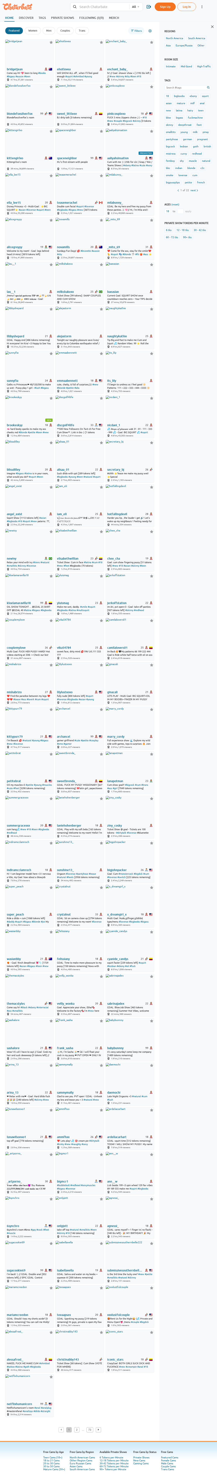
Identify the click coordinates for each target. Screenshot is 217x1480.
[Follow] (51, 42)
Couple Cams (168, 1466)
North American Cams (82, 1457)
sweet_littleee (67, 113)
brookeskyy (14, 425)
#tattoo (11, 1366)
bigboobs (179, 96)
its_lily (111, 380)
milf (192, 103)
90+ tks (187, 237)
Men (48, 30)
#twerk (30, 699)
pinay (206, 132)
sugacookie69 (16, 1270)
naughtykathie (117, 336)
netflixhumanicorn (19, 1404)
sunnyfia (12, 380)
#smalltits (12, 565)
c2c (202, 168)
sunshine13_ (65, 870)
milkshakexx (65, 291)
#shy (127, 76)
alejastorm (64, 336)
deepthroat (185, 124)
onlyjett (62, 1226)
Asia (168, 45)
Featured (14, 30)
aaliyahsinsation (118, 158)
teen (201, 110)
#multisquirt (83, 610)
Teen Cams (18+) (52, 1457)
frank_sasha (65, 1048)
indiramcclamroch (19, 870)
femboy (170, 160)
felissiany (63, 959)
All (134, 6)
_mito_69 (113, 247)
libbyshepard (15, 336)
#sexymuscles (88, 1185)
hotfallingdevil (117, 514)
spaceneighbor (67, 158)
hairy (190, 110)
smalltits (170, 132)
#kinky (60, 1144)
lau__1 (11, 291)
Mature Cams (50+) (54, 1469)
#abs (76, 388)
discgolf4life (65, 425)
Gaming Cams (141, 1463)
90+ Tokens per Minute (113, 1469)
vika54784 (64, 647)
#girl (115, 788)
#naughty (76, 1144)
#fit (137, 254)
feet (199, 124)
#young (88, 76)
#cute (142, 165)
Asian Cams (76, 1466)
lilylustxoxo (64, 692)
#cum (95, 562)
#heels (70, 877)
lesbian (184, 146)
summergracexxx (18, 825)
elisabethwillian (67, 558)
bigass (179, 117)
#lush (37, 388)
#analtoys (28, 1411)
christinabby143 (68, 1359)
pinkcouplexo (116, 113)
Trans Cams (167, 1469)
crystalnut (64, 914)
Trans (82, 30)
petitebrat (14, 781)
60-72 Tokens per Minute (114, 1466)
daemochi (113, 1092)
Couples (65, 30)
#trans (36, 562)
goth (196, 146)
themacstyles (16, 1003)
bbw (168, 117)
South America (196, 38)
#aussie (19, 76)
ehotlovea (64, 69)
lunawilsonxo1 (16, 1137)
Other (201, 45)
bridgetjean (15, 69)
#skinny (120, 76)
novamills (63, 247)
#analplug (46, 1408)
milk (195, 132)
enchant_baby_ (117, 69)
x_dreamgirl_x (117, 914)
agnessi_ (113, 1226)
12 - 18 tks (183, 230)
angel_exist (14, 514)
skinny (169, 124)
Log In (187, 6)
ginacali (112, 692)
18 (167, 96)
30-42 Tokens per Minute (114, 1463)
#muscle (11, 1233)
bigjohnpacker (117, 870)
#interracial (42, 1007)
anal (202, 103)
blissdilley (13, 469)
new (168, 110)
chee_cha (113, 558)
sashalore (13, 1048)
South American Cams (82, 1469)
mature (181, 103)
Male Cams (167, 1463)
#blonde (126, 254)
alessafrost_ (15, 1359)
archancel (63, 736)
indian (178, 168)
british (207, 146)
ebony (193, 96)
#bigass (11, 76)
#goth (26, 1366)
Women (32, 30)
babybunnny (115, 1048)
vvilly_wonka (65, 1003)
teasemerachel (67, 202)
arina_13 (12, 1092)
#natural (87, 477)
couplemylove (16, 647)
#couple (118, 121)
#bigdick (138, 874)
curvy (184, 153)
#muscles (47, 785)
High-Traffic (204, 66)
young (184, 132)
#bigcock (127, 121)
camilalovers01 (117, 647)
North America (174, 38)
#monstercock (125, 874)
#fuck (133, 966)
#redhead (139, 610)
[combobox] (99, 7)
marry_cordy (115, 736)
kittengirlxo (15, 158)
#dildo (36, 1411)
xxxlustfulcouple (118, 1315)
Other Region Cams (81, 1460)
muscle (193, 160)
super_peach (15, 914)
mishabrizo (14, 692)
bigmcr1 (62, 1181)
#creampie (131, 1366)
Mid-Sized (186, 66)
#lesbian (111, 966)
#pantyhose (82, 874)
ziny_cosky (114, 825)
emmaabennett (67, 380)
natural (206, 160)
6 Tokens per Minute (111, 1457)
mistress (170, 153)
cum (194, 175)
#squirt (69, 76)
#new (112, 76)
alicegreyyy (14, 247)
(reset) (175, 204)
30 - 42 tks (200, 230)
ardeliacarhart (117, 1137)
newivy (11, 558)
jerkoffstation (117, 603)
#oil (127, 966)
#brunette (86, 251)
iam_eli (62, 514)
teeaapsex (64, 1315)
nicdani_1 (113, 425)
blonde (191, 168)
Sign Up (165, 6)
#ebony (127, 165)
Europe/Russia (184, 45)
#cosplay (93, 740)
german (187, 139)
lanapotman (115, 781)
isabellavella (65, 1270)
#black (24, 1007)
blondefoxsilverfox (19, 113)
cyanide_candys (117, 959)
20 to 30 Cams (51, 1463)
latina (179, 110)
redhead (197, 153)
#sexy (149, 165)
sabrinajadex (115, 1003)
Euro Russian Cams (80, 1463)
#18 (139, 76)
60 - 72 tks (172, 237)
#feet (66, 565)
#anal (140, 1366)
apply (188, 211)
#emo (60, 744)
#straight (45, 1411)
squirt (205, 96)
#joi (43, 921)
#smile (83, 607)
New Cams (139, 1460)
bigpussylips (173, 182)
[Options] (150, 31)
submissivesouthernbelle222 (125, 1270)
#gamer (68, 744)
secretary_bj (115, 469)
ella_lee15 (14, 202)
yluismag (63, 603)
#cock (39, 1229)
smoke (169, 175)
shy (182, 160)
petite (188, 182)
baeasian (113, 291)
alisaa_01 (63, 469)
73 (89, 1429)
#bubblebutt (63, 1185)
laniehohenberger (69, 825)
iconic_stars (115, 1359)
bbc (168, 168)
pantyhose (172, 139)
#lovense (31, 210)
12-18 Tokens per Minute (114, 1460)
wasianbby (14, 959)
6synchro (13, 1226)
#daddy (10, 921)
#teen (27, 76)
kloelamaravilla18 (19, 603)
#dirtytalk (121, 832)
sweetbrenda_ (66, 781)
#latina (135, 165)
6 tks (168, 230)
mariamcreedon (17, 1315)
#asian (22, 210)
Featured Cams (169, 1457)
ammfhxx (63, 1137)
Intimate (171, 66)
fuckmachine (195, 117)
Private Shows (141, 1457)
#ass (145, 254)
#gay (33, 1229)
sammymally (65, 1092)
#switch (121, 877)
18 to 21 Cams (51, 1460)
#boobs (42, 73)
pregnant (202, 139)
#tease (17, 699)
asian (169, 103)
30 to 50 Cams (51, 1466)
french (201, 182)
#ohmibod (78, 76)
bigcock (170, 146)
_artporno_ (14, 1181)
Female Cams (168, 1460)
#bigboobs (62, 210)
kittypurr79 (15, 736)
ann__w (112, 1181)
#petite (70, 388)
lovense (182, 175)
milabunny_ (115, 202)
